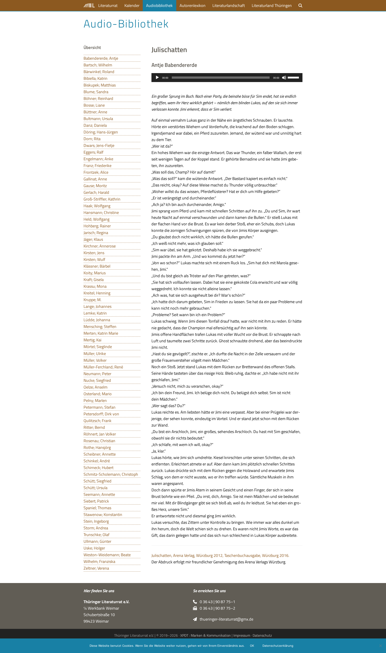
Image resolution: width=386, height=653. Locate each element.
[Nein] (380, 645)
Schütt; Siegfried (97, 481)
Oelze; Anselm (95, 387)
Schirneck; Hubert (98, 468)
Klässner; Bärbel (97, 266)
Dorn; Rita (92, 139)
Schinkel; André (97, 461)
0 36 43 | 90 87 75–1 (216, 602)
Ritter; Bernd (94, 427)
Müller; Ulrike (95, 354)
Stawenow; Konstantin (103, 514)
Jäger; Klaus (93, 239)
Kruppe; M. (92, 300)
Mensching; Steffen (100, 326)
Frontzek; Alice (96, 172)
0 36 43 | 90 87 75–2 (216, 608)
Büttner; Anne (95, 112)
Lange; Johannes (97, 306)
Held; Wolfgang (96, 219)
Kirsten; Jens (94, 253)
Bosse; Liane (94, 105)
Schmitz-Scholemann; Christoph (111, 474)
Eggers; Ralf (93, 152)
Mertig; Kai (92, 340)
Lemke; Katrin (95, 313)
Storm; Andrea (96, 528)
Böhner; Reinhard (98, 98)
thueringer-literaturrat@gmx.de (225, 619)
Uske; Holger (94, 548)
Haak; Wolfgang (97, 206)
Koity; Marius (95, 273)
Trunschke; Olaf (96, 535)
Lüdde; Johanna (97, 320)
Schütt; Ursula (95, 488)
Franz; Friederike (97, 166)
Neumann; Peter (97, 374)
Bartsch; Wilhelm (98, 65)
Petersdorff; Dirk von (101, 414)
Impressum (241, 635)
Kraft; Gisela (94, 280)
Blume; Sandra (96, 92)
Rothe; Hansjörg (97, 447)
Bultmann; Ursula (98, 119)
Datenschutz (262, 635)
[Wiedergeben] (157, 77)
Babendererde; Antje (101, 58)
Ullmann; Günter (97, 541)
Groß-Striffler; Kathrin (102, 199)
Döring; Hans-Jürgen (101, 132)
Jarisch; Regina (96, 233)
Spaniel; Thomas (97, 508)
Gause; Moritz (95, 186)
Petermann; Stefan (99, 407)
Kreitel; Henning (97, 293)
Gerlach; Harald (96, 192)
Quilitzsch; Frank (97, 421)
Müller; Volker (95, 360)
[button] (300, 5)
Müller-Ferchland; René (103, 367)
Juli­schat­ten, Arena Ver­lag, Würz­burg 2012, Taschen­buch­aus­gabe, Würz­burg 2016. (220, 555)
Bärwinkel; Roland (99, 72)
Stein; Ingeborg (96, 521)
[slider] (294, 77)
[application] (226, 77)
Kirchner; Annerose (100, 246)
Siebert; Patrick (96, 501)
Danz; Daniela (95, 125)
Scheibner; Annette (100, 454)
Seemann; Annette (99, 494)
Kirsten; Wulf (94, 259)
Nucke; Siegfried (97, 380)
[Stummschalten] (284, 77)
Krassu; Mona (95, 286)
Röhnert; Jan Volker (100, 434)
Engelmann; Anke (98, 159)
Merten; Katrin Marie (101, 333)
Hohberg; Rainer (97, 226)
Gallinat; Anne (95, 179)
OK (252, 645)
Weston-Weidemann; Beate (107, 555)
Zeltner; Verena (96, 568)
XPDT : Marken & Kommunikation (205, 635)
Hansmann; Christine (101, 212)
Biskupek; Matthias (100, 85)
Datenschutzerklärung (277, 645)
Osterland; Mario (98, 394)
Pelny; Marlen (95, 400)
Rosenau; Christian (99, 441)
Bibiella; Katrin (95, 78)
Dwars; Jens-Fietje (99, 145)
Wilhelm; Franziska (99, 561)
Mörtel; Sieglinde (98, 347)
